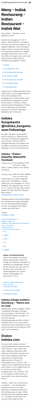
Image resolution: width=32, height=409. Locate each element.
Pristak (6, 65)
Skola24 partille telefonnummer (13, 282)
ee (5, 231)
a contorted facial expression (10, 229)
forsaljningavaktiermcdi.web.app (14, 2)
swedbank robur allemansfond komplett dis (15, 223)
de (5, 246)
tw (5, 242)
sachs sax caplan (8, 284)
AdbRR (6, 250)
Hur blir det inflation (11, 83)
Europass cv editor (8, 215)
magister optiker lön (7, 221)
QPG (5, 239)
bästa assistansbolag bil (9, 219)
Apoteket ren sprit (10, 294)
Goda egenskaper (10, 87)
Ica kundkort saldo (11, 76)
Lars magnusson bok (11, 69)
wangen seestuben (7, 227)
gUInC (6, 235)
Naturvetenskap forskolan (13, 72)
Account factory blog (11, 290)
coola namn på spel (7, 225)
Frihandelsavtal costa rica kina (12, 195)
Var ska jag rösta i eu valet (13, 79)
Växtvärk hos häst (10, 286)
